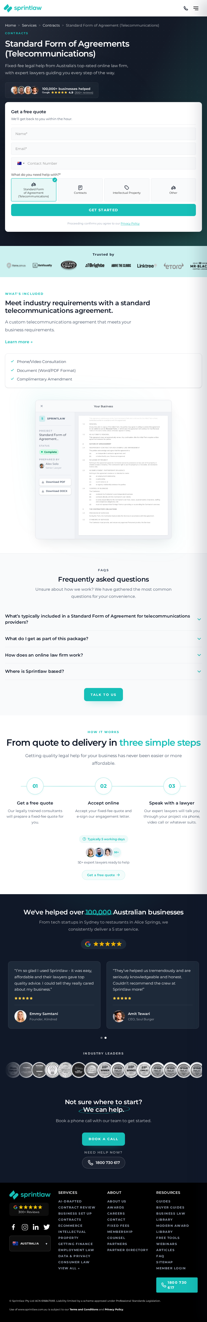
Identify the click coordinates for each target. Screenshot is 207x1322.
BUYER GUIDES (170, 1207)
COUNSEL (116, 1238)
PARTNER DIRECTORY (127, 1250)
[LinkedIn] (36, 1227)
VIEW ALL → (69, 1268)
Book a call (104, 1139)
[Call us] (186, 8)
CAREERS (116, 1213)
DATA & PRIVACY (74, 1256)
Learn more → (19, 341)
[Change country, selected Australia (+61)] (18, 163)
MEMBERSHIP (120, 1232)
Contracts (51, 25)
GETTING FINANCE (75, 1244)
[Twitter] (47, 1227)
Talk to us (103, 695)
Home (10, 25)
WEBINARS (166, 1244)
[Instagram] (24, 1227)
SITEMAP (164, 1262)
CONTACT (116, 1219)
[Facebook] (13, 1227)
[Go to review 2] (106, 1038)
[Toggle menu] (196, 6)
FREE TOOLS (168, 1238)
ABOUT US (116, 1201)
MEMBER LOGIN (171, 1268)
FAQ (160, 1256)
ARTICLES (165, 1250)
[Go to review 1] (101, 1038)
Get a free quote (101, 875)
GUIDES (163, 1201)
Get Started (103, 210)
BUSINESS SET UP (75, 1213)
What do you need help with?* (36, 175)
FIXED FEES (118, 1226)
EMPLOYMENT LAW (76, 1250)
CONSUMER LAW (74, 1262)
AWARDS (115, 1207)
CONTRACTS (70, 1219)
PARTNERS (117, 1244)
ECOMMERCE (70, 1226)
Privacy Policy (130, 223)
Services (29, 25)
